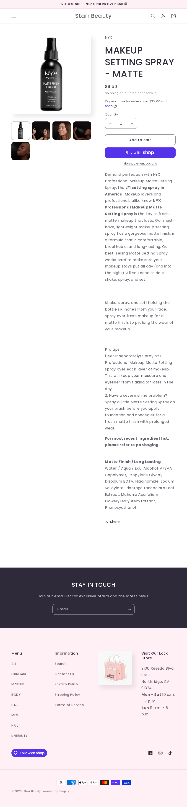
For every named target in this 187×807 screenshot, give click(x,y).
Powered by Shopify (55, 791)
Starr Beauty (32, 791)
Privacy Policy (66, 684)
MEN (14, 715)
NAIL (14, 725)
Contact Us (64, 674)
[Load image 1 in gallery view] (20, 130)
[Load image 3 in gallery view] (61, 130)
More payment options (140, 163)
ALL (14, 663)
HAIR (14, 705)
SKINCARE (19, 674)
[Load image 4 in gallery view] (82, 130)
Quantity (111, 114)
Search (61, 663)
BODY (16, 694)
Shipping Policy (67, 694)
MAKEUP (17, 684)
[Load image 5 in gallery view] (20, 151)
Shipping (112, 93)
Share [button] (115, 521)
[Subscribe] (129, 609)
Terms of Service (69, 705)
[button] (14, 16)
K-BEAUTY (19, 735)
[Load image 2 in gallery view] (41, 130)
